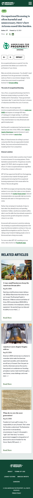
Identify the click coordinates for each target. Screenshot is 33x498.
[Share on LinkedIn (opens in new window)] (13, 34)
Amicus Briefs (23, 477)
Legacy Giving (9, 476)
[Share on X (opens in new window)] (10, 34)
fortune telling (13, 83)
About (10, 471)
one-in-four (18, 134)
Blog (4, 11)
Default (19, 57)
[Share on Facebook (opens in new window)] (7, 34)
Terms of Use (20, 471)
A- (10, 57)
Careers (16, 482)
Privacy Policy (16, 493)
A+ (4, 57)
